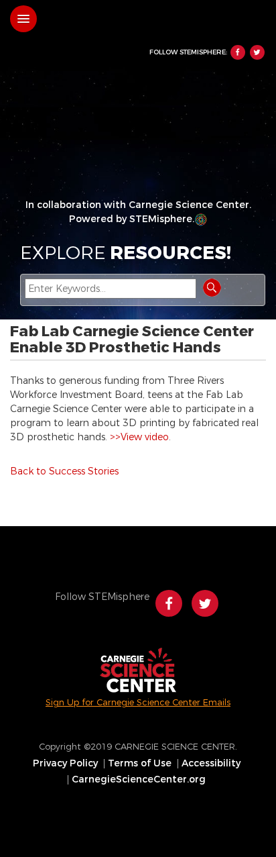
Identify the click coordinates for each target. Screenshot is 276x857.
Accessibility (211, 763)
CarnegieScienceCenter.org (139, 780)
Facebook (237, 52)
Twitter (257, 52)
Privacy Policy (65, 763)
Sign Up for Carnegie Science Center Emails (138, 702)
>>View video (139, 437)
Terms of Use (139, 763)
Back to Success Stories (64, 471)
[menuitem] (67, 763)
